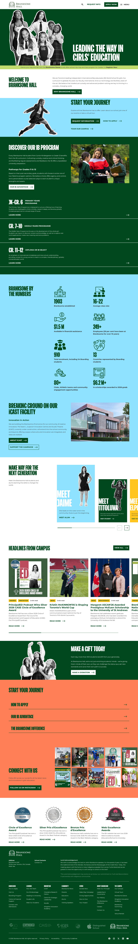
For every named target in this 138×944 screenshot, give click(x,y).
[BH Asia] (119, 926)
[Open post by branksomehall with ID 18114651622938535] (62, 777)
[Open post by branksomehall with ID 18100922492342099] (62, 757)
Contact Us (38, 862)
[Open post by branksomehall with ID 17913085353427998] (96, 757)
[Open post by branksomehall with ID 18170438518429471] (79, 777)
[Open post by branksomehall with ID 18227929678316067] (129, 757)
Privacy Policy (44, 938)
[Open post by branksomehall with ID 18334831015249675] (79, 757)
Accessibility (55, 938)
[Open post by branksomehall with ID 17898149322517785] (96, 777)
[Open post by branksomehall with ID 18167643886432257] (129, 777)
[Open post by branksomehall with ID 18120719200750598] (113, 777)
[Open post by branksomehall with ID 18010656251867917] (113, 757)
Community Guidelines (69, 938)
